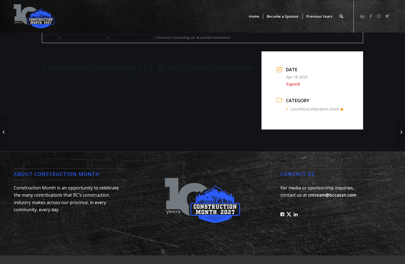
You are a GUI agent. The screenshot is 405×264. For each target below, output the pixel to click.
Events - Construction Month (83, 37)
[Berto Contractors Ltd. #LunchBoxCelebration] (4, 132)
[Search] (341, 16)
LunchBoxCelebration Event (131, 37)
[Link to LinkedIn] (362, 16)
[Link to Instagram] (379, 16)
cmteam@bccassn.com (332, 195)
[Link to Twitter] (387, 16)
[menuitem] (254, 16)
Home (51, 37)
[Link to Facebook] (370, 16)
